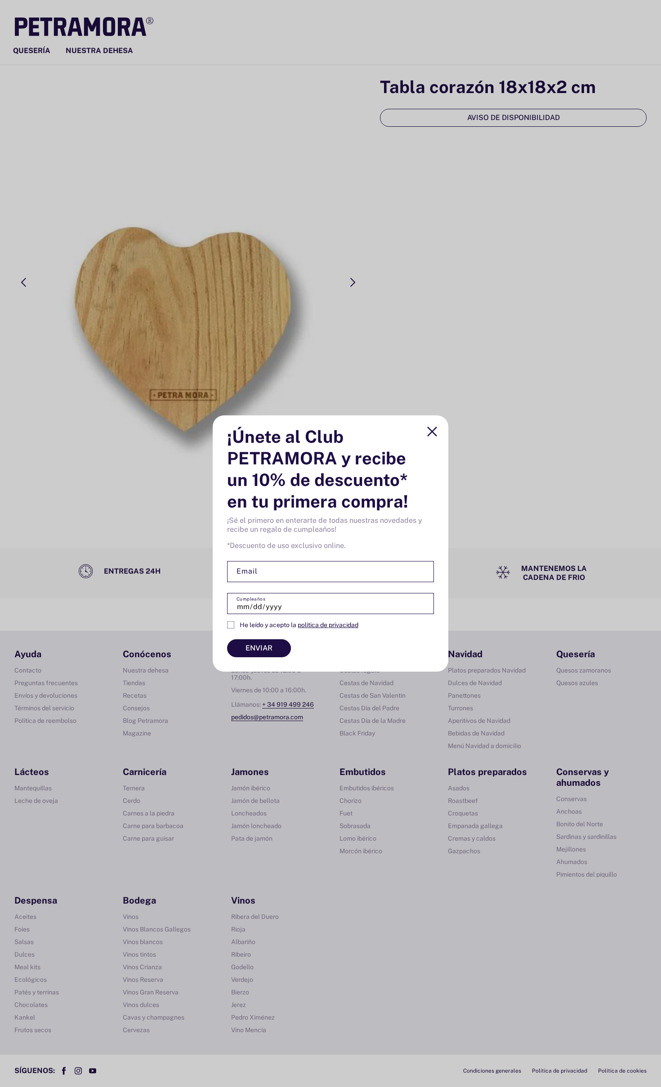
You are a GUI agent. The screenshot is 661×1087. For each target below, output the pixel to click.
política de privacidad (328, 624)
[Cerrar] (432, 432)
